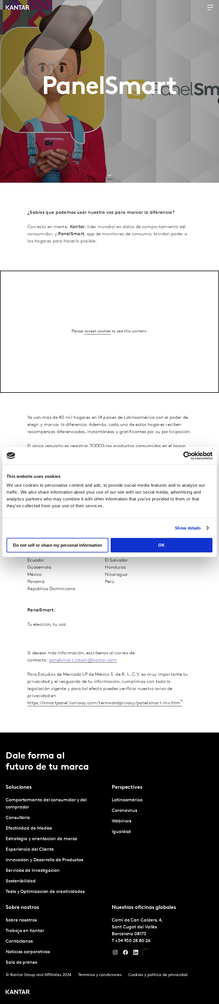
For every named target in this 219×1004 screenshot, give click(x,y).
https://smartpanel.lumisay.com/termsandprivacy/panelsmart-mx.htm (103, 703)
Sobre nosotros (21, 920)
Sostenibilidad (21, 881)
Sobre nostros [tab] (22, 907)
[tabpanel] (56, 846)
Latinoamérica (127, 800)
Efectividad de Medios (29, 828)
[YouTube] (146, 954)
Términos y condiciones (99, 975)
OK (161, 545)
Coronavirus (124, 810)
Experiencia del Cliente (30, 849)
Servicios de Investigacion (33, 870)
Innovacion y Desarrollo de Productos (44, 860)
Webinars (121, 821)
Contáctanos (19, 941)
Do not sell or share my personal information (57, 545)
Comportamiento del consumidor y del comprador (46, 804)
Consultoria (18, 818)
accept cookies (97, 331)
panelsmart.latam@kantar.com (83, 660)
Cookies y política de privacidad (157, 975)
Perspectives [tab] (127, 787)
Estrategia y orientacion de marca (41, 839)
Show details (188, 528)
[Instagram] (115, 954)
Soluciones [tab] (19, 787)
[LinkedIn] (135, 954)
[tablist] (109, 868)
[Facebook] (125, 954)
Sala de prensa (21, 962)
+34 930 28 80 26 (132, 941)
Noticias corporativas (28, 952)
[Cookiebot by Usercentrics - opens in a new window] (187, 455)
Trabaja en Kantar (25, 931)
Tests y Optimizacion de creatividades (45, 892)
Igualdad (121, 832)
